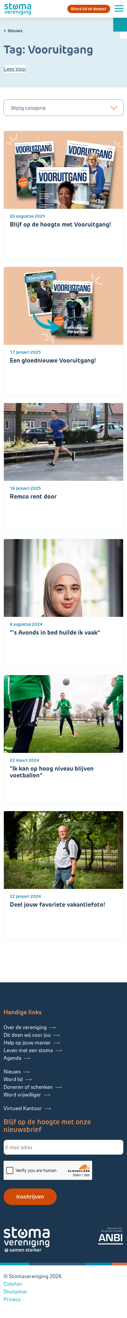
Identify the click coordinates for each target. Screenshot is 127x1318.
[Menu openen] (119, 8)
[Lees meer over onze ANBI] (110, 1237)
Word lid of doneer (89, 9)
